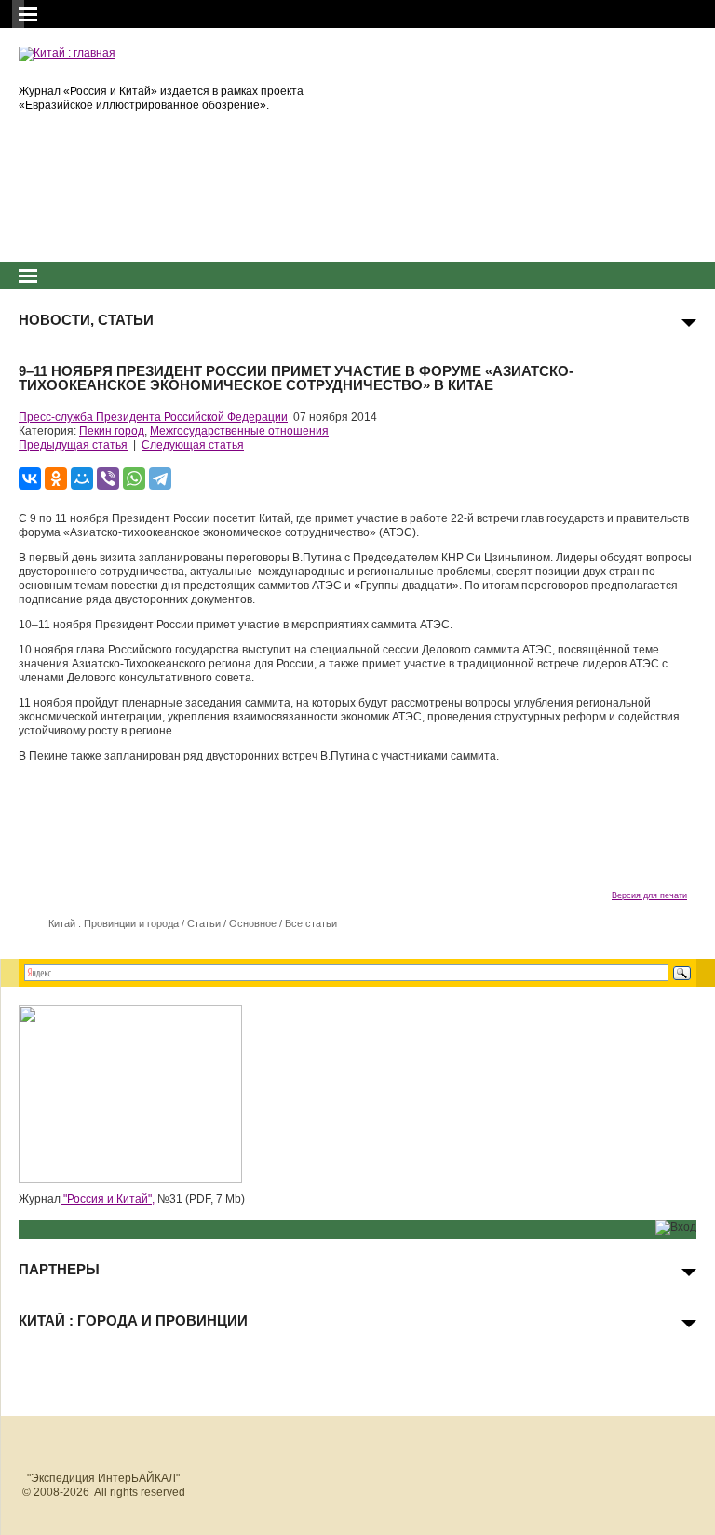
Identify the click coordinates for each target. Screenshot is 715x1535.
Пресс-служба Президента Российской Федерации (153, 417)
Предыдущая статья (73, 444)
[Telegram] (160, 478)
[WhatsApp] (134, 478)
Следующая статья (193, 444)
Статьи (204, 923)
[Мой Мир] (82, 478)
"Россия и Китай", (108, 1198)
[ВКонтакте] (30, 478)
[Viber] (108, 478)
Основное (253, 923)
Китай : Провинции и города (113, 923)
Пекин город (111, 431)
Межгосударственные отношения (239, 431)
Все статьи (311, 923)
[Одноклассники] (56, 478)
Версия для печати (649, 895)
